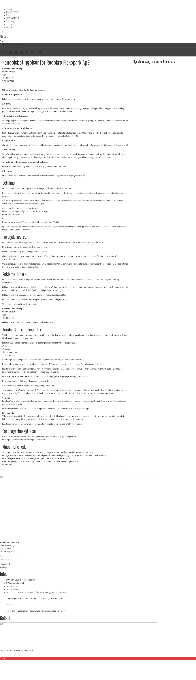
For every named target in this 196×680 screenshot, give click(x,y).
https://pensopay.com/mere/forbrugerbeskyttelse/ (23, 440)
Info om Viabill (52, 222)
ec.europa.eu (7, 465)
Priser (8, 15)
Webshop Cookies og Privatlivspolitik (76, 409)
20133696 (10, 78)
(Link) (68, 459)
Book (2, 41)
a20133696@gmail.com (57, 264)
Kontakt (9, 27)
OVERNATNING (12, 18)
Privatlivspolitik (6, 556)
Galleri (9, 24)
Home (5, 44)
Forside (9, 9)
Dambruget (11, 21)
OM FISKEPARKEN (13, 12)
